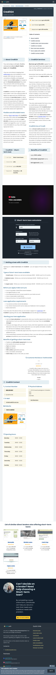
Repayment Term (20, 238)
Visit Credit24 (10, 410)
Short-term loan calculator (37, 48)
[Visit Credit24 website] (14, 421)
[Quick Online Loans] (5, 2)
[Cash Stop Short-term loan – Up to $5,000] (45, 535)
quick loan (40, 311)
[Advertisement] (41, 174)
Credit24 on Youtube (36, 45)
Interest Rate (19, 231)
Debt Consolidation (38, 643)
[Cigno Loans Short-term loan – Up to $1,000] (10, 558)
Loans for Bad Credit (38, 638)
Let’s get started (24, 617)
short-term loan (13, 115)
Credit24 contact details (37, 53)
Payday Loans (36, 640)
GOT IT (51, 670)
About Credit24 (35, 38)
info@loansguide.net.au (10, 649)
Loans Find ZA (8, 665)
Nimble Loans (28, 542)
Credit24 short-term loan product (39, 43)
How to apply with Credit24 (38, 50)
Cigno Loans (11, 566)
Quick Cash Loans (37, 633)
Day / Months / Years (34, 238)
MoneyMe (11, 542)
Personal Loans (36, 630)
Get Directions (34, 400)
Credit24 (8, 36)
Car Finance (36, 635)
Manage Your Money (38, 647)
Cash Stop (45, 542)
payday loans (42, 116)
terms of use (29, 254)
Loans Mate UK (8, 661)
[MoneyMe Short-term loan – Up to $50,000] (10, 535)
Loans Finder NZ (8, 657)
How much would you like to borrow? (25, 224)
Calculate (29, 247)
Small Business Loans (38, 645)
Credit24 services (35, 40)
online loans (6, 74)
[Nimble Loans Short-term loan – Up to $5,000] (28, 535)
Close (52, 666)
